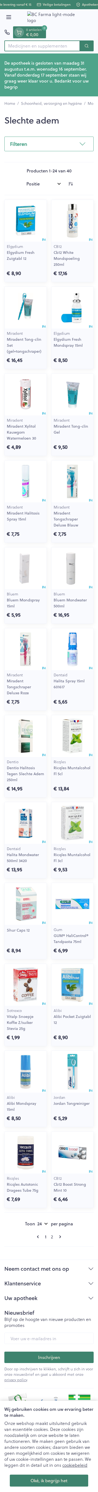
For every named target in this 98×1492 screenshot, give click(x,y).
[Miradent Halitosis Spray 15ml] (26, 481)
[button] (49, 144)
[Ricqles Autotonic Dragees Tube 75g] (26, 1153)
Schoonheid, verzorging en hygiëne (51, 103)
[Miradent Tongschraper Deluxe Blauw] (72, 481)
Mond (93, 103)
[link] (39, 1237)
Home (9, 103)
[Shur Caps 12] (26, 904)
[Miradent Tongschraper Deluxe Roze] (26, 649)
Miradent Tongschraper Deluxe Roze (19, 687)
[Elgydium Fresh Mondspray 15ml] (72, 308)
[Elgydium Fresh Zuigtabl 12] (26, 221)
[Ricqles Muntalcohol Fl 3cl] (72, 823)
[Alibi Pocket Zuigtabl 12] (72, 985)
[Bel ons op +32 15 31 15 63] (7, 32)
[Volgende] (59, 1237)
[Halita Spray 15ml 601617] (72, 649)
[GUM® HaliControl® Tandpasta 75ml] (72, 904)
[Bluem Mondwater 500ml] (72, 568)
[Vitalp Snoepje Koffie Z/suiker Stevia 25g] (26, 985)
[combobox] (42, 45)
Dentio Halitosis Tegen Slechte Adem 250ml (25, 774)
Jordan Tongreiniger (72, 1103)
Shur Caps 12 (18, 930)
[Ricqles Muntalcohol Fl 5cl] (72, 736)
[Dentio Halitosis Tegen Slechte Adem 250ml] (26, 736)
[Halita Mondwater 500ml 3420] (26, 823)
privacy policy (15, 1380)
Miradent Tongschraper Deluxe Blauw (66, 519)
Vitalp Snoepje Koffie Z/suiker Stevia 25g (20, 1022)
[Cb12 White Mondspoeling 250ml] (72, 221)
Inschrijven (49, 1357)
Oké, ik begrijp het (49, 1480)
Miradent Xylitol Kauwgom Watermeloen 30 (21, 432)
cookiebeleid (74, 1465)
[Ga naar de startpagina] (54, 17)
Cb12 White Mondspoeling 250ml (67, 258)
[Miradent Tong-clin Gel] (72, 394)
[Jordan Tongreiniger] (72, 1072)
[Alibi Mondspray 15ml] (26, 1072)
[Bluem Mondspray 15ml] (26, 568)
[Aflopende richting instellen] (70, 183)
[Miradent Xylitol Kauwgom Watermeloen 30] (26, 394)
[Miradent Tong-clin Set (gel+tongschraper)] (26, 308)
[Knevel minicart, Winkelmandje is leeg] (19, 32)
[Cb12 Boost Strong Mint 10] (72, 1153)
